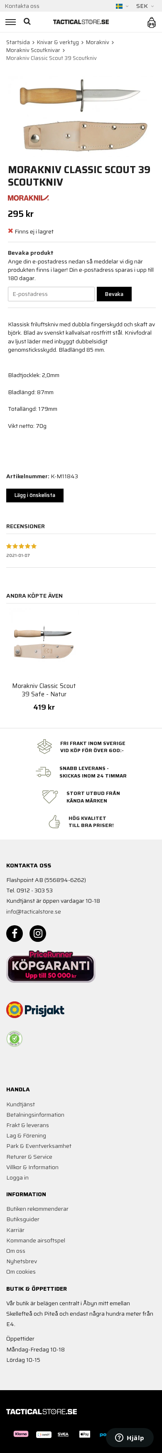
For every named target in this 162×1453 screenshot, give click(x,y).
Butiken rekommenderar (37, 1208)
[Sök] (28, 22)
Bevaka (114, 294)
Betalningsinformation (35, 1114)
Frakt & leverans (27, 1125)
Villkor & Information (32, 1167)
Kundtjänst (20, 1104)
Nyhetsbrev (21, 1261)
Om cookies (21, 1271)
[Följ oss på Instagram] (37, 933)
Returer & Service (29, 1156)
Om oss (15, 1250)
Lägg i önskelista (35, 495)
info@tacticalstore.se (33, 911)
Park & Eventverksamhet (38, 1145)
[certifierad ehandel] (14, 1039)
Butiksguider (22, 1219)
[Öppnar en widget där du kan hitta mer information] (130, 1438)
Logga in (17, 1177)
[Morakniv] (28, 197)
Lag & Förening (26, 1135)
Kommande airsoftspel (35, 1240)
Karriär (15, 1229)
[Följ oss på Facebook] (14, 933)
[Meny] (9, 22)
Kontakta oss (22, 5)
